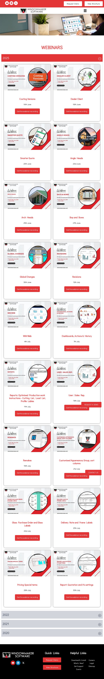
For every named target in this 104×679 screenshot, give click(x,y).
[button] (85, 10)
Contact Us (93, 472)
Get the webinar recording (27, 111)
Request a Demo (91, 404)
